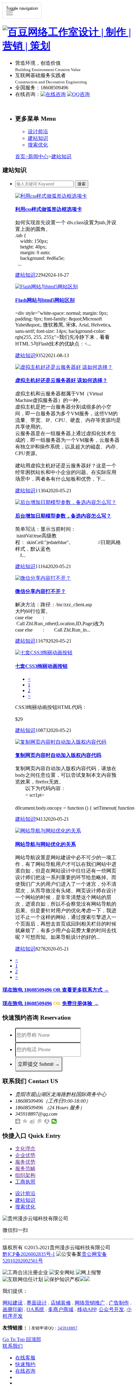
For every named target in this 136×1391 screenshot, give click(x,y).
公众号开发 (111, 1309)
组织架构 (25, 1175)
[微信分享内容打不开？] (43, 578)
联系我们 (13, 1346)
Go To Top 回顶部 (22, 1339)
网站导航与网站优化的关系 (45, 844)
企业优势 (25, 1155)
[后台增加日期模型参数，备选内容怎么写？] (65, 502)
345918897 (67, 1328)
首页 (21, 156)
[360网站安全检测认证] (87, 1279)
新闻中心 (38, 156)
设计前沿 (38, 131)
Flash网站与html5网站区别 (45, 300)
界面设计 (37, 1302)
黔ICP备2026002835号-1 (29, 1254)
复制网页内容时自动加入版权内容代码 (58, 755)
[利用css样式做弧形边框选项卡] (51, 196)
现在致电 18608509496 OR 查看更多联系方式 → (56, 989)
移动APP (86, 1309)
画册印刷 (13, 1309)
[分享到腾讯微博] (39, 1121)
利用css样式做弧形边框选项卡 (48, 209)
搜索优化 (38, 144)
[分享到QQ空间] (25, 1121)
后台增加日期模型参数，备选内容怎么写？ (63, 516)
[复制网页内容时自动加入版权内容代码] (60, 742)
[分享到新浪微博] (32, 1121)
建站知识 (38, 138)
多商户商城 (60, 1309)
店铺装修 (61, 1302)
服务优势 (25, 1162)
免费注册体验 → (80, 1003)
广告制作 (119, 1302)
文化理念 (25, 1148)
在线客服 (25, 1357)
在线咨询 (25, 1371)
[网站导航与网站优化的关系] (48, 830)
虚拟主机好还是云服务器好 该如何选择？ (61, 380)
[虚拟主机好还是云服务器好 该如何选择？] (64, 367)
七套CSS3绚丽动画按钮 (41, 666)
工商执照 (25, 1181)
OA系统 (35, 1309)
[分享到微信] (54, 1121)
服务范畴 (25, 1168)
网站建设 (13, 1302)
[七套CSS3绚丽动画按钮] (43, 652)
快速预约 (25, 1364)
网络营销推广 (90, 1302)
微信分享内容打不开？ (40, 591)
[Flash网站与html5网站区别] (46, 286)
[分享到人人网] (47, 1121)
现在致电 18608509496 (27, 1003)
